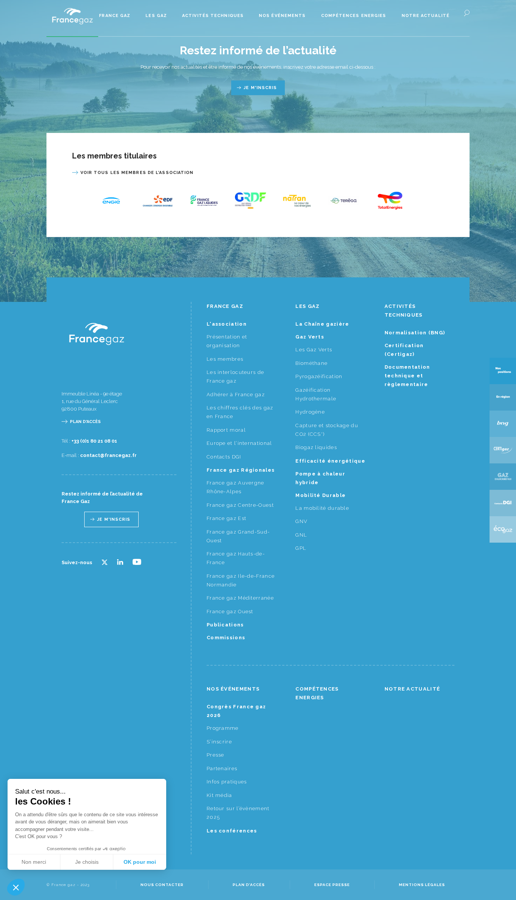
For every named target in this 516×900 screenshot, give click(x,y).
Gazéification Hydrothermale (315, 394)
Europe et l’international (239, 443)
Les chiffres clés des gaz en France (240, 412)
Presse (215, 755)
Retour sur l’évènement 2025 (238, 813)
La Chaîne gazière (322, 324)
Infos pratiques (227, 782)
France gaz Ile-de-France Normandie (241, 580)
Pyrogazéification (318, 376)
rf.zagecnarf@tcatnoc (108, 455)
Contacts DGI (224, 457)
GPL (300, 548)
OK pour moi (140, 862)
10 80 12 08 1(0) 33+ (94, 441)
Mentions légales (422, 885)
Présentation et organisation (227, 341)
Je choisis (87, 862)
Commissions (226, 637)
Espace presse (332, 885)
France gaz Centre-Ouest (240, 505)
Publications (225, 625)
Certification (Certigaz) (404, 350)
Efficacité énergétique (330, 461)
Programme (223, 728)
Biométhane (311, 363)
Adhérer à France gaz (236, 394)
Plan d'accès (85, 421)
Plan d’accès (249, 885)
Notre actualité (426, 15)
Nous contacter (162, 885)
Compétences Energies (353, 15)
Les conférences (232, 831)
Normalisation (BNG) (415, 332)
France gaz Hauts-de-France (236, 558)
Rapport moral (226, 430)
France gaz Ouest (230, 611)
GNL (301, 535)
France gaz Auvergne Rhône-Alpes (235, 487)
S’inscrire (219, 742)
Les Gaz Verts (313, 349)
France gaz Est (226, 518)
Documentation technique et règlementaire (407, 375)
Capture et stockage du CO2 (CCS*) (326, 430)
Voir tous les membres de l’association (137, 172)
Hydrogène (310, 412)
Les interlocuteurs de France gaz (235, 376)
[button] (16, 887)
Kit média (219, 795)
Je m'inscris (260, 87)
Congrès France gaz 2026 (236, 711)
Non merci (34, 862)
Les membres (225, 359)
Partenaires (222, 768)
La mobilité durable (322, 508)
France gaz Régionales (241, 470)
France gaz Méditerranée (240, 598)
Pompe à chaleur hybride (320, 478)
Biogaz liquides (316, 447)
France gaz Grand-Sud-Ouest (238, 536)
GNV (301, 521)
